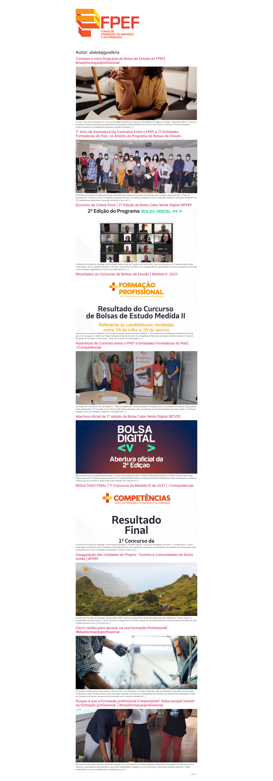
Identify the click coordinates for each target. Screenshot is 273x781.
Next (194, 774)
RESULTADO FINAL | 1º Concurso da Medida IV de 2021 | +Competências (135, 485)
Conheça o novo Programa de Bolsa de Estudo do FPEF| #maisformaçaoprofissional (120, 61)
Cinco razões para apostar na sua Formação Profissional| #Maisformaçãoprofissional (121, 630)
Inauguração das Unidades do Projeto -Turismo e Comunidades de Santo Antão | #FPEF (134, 557)
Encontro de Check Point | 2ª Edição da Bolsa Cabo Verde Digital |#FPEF (134, 205)
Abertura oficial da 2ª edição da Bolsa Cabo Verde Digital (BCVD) (128, 416)
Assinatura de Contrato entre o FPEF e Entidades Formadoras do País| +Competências (132, 345)
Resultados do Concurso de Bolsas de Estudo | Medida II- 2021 (126, 274)
